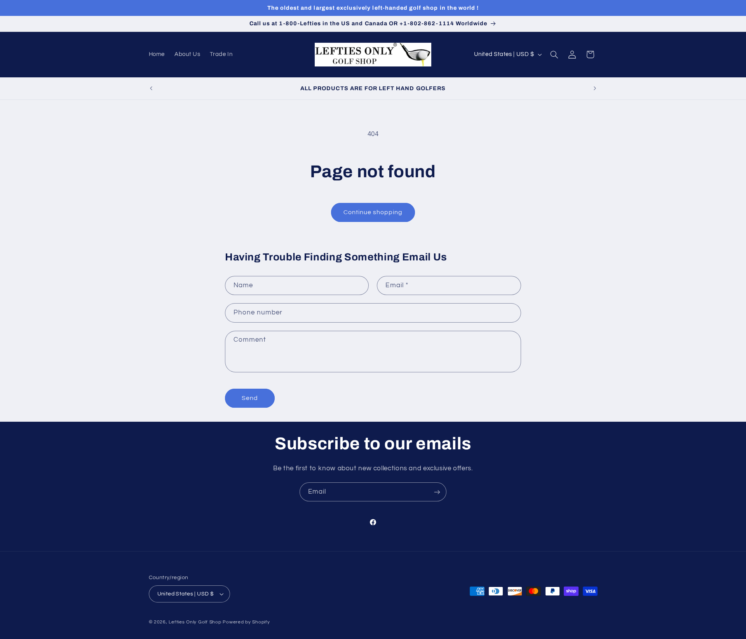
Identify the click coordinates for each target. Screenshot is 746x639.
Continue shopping (373, 212)
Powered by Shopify (246, 622)
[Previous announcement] (151, 88)
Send (250, 398)
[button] (554, 54)
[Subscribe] (437, 491)
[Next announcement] (594, 88)
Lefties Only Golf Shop (195, 622)
